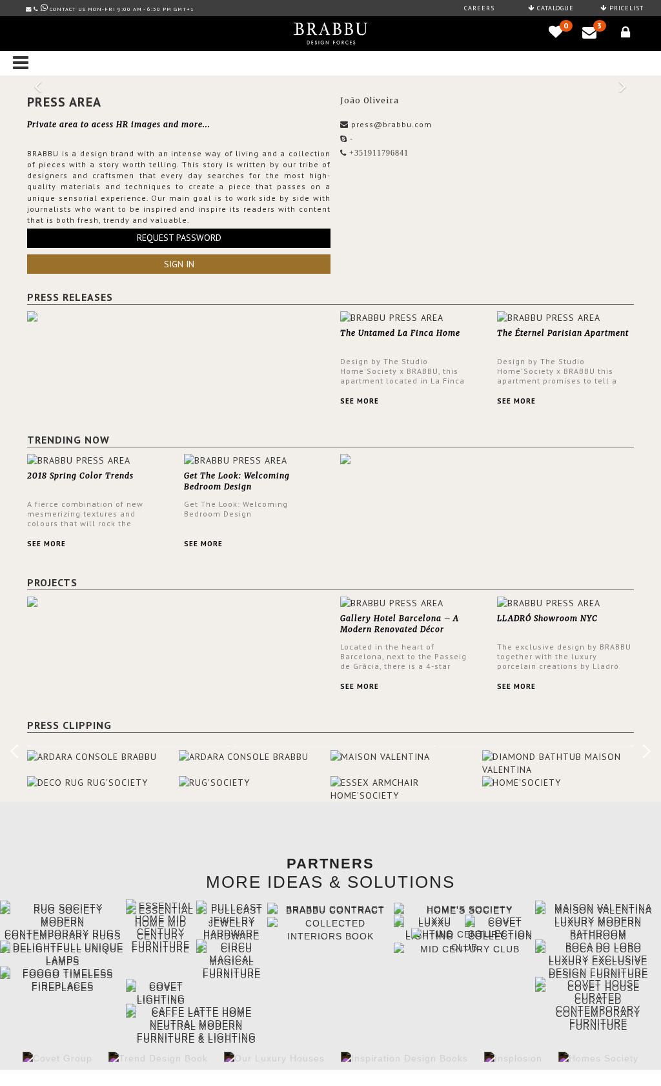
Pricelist (625, 8)
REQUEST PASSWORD (179, 237)
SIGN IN (179, 264)
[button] (39, 80)
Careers (479, 8)
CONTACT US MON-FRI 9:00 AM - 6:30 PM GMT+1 (122, 8)
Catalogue (554, 8)
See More (359, 400)
